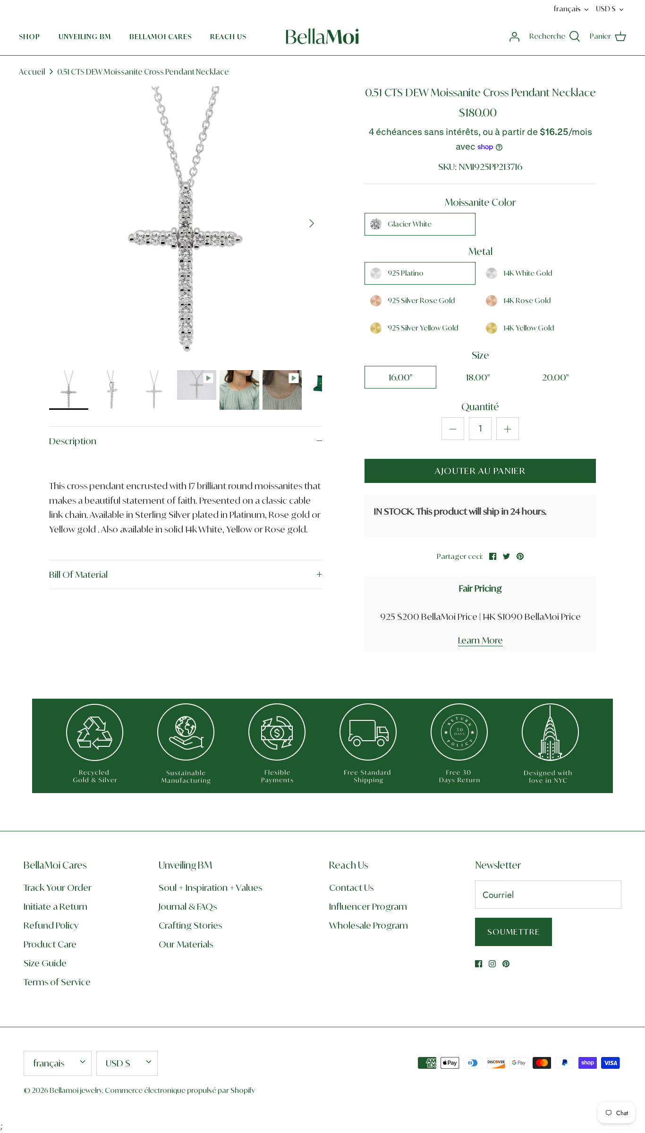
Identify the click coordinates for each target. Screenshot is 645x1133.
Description (72, 441)
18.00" (478, 377)
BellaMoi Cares (160, 37)
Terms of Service (57, 982)
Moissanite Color (480, 202)
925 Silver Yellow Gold (423, 327)
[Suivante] (311, 223)
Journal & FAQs (188, 906)
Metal (480, 251)
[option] (185, 223)
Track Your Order (58, 887)
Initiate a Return (55, 906)
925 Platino (406, 273)
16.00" (401, 377)
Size (480, 355)
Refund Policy (51, 925)
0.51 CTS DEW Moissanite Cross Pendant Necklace (143, 71)
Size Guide (45, 963)
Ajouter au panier (480, 470)
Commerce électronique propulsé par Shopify (180, 1090)
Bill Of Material (78, 574)
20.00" (555, 377)
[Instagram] (492, 963)
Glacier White (410, 224)
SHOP (29, 37)
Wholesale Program (368, 925)
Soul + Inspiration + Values (210, 887)
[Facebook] (478, 963)
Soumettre (513, 932)
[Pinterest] (505, 963)
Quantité (480, 407)
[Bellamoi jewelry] (322, 36)
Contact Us (351, 887)
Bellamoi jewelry (76, 1090)
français (567, 8)
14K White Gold (527, 273)
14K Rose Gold (527, 300)
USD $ (606, 8)
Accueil (32, 71)
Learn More (480, 640)
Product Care (50, 944)
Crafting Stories (190, 925)
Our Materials (186, 944)
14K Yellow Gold (528, 327)
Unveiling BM (85, 37)
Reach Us (228, 37)
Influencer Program (368, 906)
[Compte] (514, 36)
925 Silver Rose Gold (421, 300)
